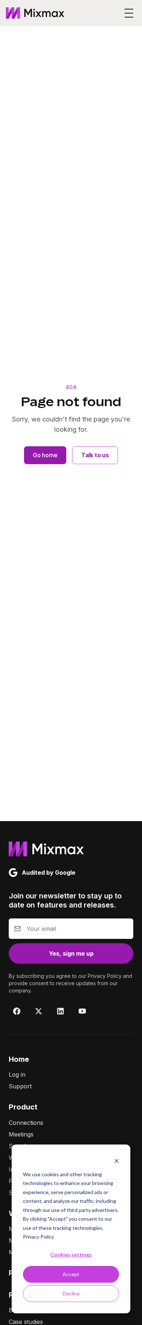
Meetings (21, 1134)
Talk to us (95, 455)
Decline (71, 1293)
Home (19, 1059)
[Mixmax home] (35, 13)
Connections (26, 1122)
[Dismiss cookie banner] (116, 1160)
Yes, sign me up (71, 953)
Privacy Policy (38, 1236)
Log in (17, 1074)
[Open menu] (129, 13)
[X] (39, 1011)
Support (20, 1086)
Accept (71, 1274)
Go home (45, 455)
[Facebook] (17, 1011)
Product (23, 1107)
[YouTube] (82, 1011)
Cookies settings (71, 1254)
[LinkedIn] (60, 1011)
